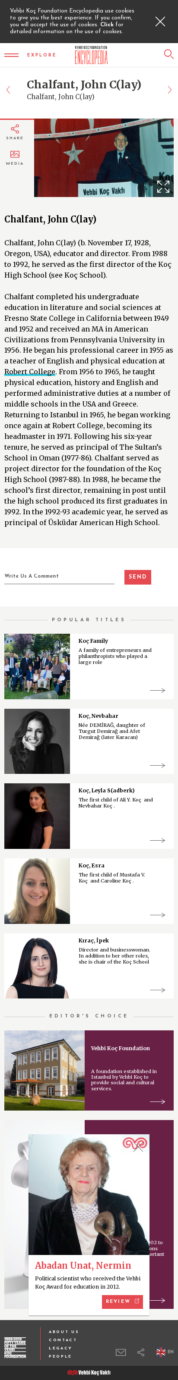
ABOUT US (64, 1332)
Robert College (29, 371)
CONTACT (63, 1340)
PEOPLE (60, 1356)
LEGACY (61, 1348)
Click (107, 25)
